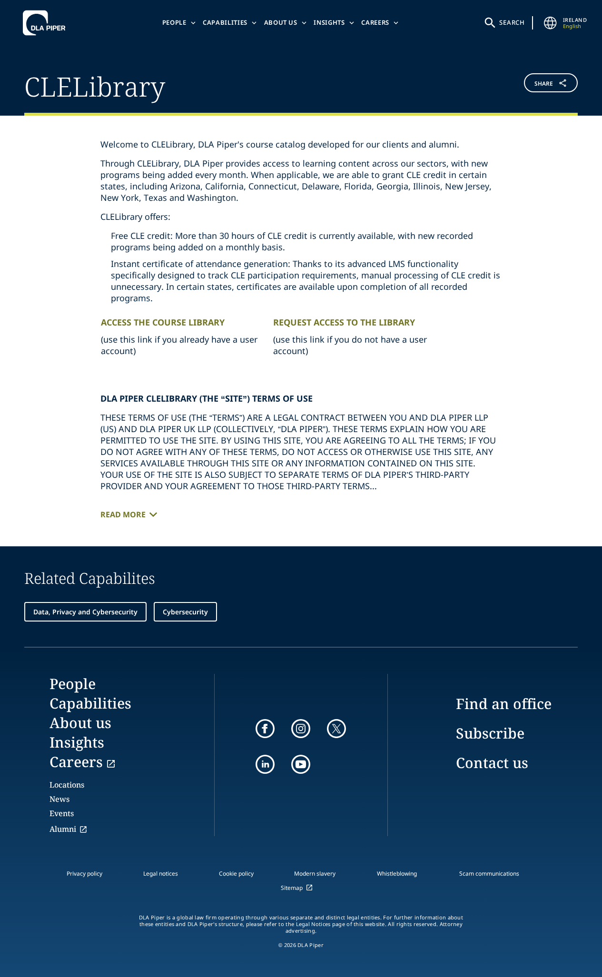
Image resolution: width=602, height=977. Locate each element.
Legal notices (160, 873)
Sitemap (292, 888)
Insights (329, 22)
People (174, 22)
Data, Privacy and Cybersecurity (85, 611)
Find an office (504, 703)
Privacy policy (84, 873)
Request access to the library (344, 322)
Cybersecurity (185, 611)
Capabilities (225, 22)
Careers (375, 22)
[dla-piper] (46, 22)
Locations (66, 785)
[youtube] (300, 764)
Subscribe (490, 733)
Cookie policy (236, 873)
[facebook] (265, 728)
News (59, 799)
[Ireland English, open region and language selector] (550, 22)
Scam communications (489, 873)
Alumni (62, 829)
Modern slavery (315, 873)
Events (61, 813)
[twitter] (336, 728)
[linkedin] (265, 764)
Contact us (492, 762)
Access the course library (163, 322)
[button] (531, 85)
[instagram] (300, 728)
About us (280, 22)
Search (512, 22)
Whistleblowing (397, 873)
